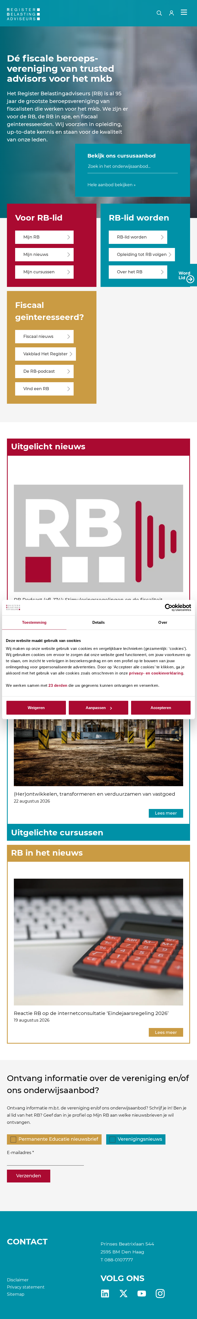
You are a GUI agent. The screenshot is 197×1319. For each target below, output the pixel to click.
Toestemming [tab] (34, 622)
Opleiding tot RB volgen (142, 254)
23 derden (57, 685)
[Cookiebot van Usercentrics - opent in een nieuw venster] (168, 607)
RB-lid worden (132, 237)
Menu (184, 12)
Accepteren (161, 707)
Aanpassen (96, 707)
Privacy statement (26, 1287)
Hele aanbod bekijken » (111, 185)
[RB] (36, 14)
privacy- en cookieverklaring (156, 673)
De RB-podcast (39, 371)
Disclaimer (17, 1280)
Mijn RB (31, 237)
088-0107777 (118, 1259)
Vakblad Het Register (45, 353)
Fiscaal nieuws (38, 336)
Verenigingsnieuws (140, 1139)
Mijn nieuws (35, 254)
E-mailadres (19, 1152)
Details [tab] (98, 622)
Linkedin (105, 1293)
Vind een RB (36, 388)
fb (160, 1293)
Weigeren (36, 707)
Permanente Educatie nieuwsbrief (58, 1139)
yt (141, 1293)
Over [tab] (162, 622)
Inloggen (174, 12)
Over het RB (129, 271)
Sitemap (15, 1294)
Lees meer (166, 813)
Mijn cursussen (39, 271)
